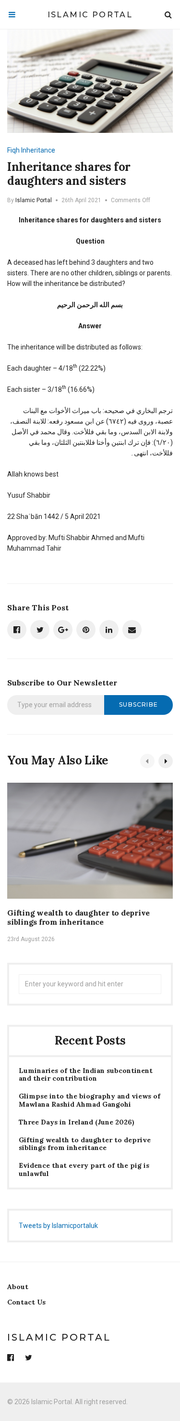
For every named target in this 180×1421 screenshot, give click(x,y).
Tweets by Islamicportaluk (58, 1225)
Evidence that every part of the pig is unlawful (84, 1170)
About (17, 1286)
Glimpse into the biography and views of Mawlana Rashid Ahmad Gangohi (89, 1100)
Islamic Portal (90, 14)
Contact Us (26, 1302)
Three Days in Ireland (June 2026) (76, 1122)
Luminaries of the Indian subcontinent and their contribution (86, 1075)
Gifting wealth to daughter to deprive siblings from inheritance (78, 917)
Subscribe (138, 704)
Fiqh (13, 150)
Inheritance (38, 150)
